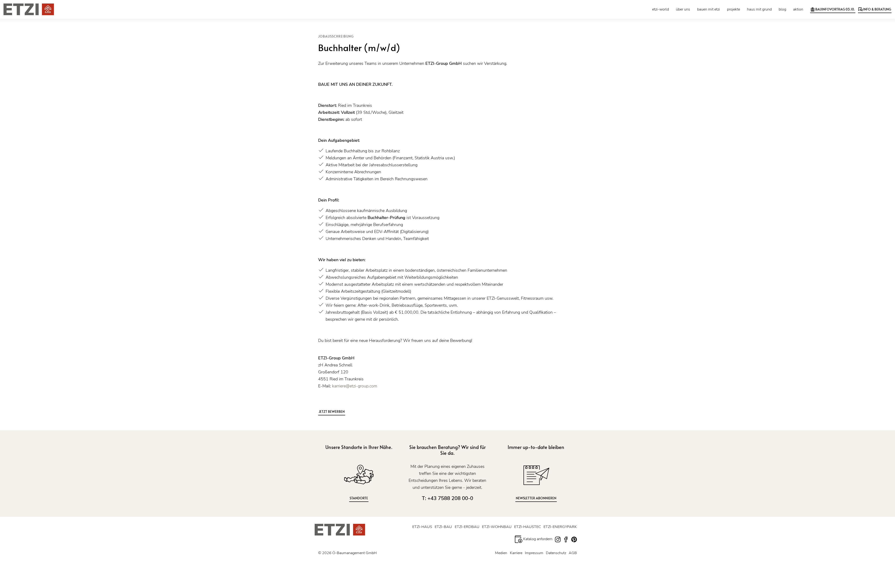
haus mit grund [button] (759, 9)
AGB (573, 553)
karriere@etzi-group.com (354, 386)
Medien (501, 553)
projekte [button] (733, 9)
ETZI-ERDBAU (467, 526)
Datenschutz (556, 553)
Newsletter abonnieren (536, 498)
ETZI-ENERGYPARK (560, 526)
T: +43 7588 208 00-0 (447, 498)
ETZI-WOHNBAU (497, 526)
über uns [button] (683, 9)
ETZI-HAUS (422, 526)
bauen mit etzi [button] (708, 9)
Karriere (516, 553)
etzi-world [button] (660, 9)
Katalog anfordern (537, 539)
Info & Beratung (876, 9)
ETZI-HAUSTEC (527, 526)
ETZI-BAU (443, 526)
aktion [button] (798, 9)
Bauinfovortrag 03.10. (835, 9)
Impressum (534, 553)
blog (782, 9)
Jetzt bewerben (332, 411)
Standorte (359, 498)
